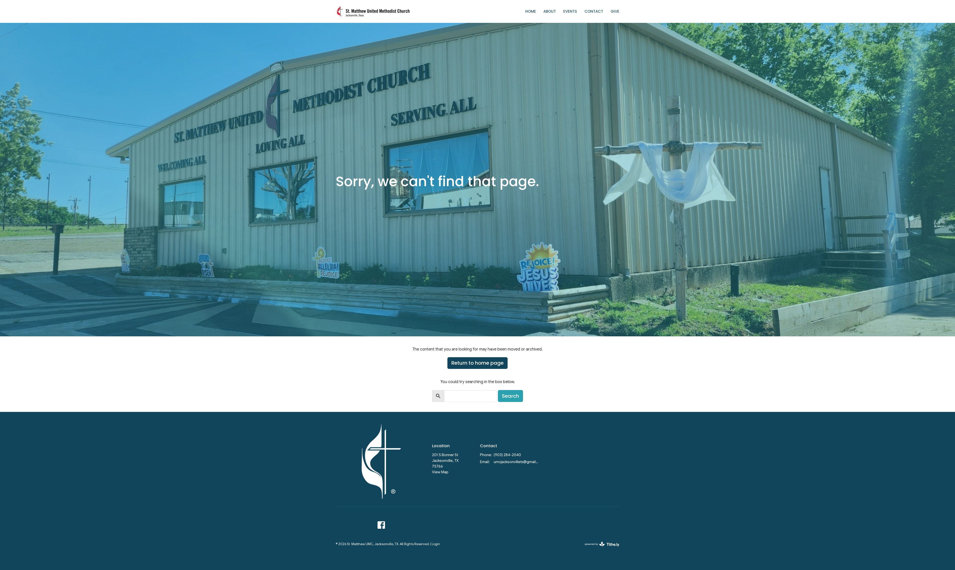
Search (510, 396)
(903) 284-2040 (507, 455)
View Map (440, 472)
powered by (599, 548)
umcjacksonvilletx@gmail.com (516, 462)
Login (436, 544)
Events (570, 11)
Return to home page (477, 362)
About (549, 11)
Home (530, 11)
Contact (593, 11)
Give (615, 11)
